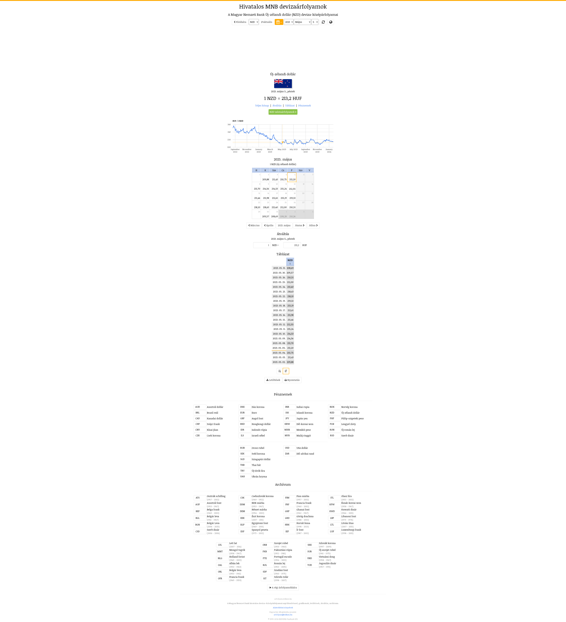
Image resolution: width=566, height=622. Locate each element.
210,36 (292, 216)
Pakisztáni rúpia (283, 550)
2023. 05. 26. (279, 277)
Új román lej (348, 429)
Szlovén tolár (281, 577)
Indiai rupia (303, 407)
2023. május (284, 225)
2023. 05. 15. (279, 319)
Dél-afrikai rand (305, 453)
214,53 (275, 188)
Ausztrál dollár (215, 407)
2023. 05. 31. (279, 268)
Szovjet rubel (281, 543)
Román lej (279, 563)
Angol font (257, 418)
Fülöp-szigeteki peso (352, 418)
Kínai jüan (212, 429)
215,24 (283, 188)
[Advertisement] (168, 49)
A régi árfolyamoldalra (284, 587)
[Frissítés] (323, 22)
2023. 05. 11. (279, 329)
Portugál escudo (283, 556)
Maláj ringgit (304, 435)
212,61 (275, 198)
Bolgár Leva (213, 523)
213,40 (275, 207)
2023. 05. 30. (279, 272)
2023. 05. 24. (279, 286)
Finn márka (303, 496)
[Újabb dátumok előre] (286, 371)
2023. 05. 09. (279, 338)
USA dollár (302, 448)
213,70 (257, 188)
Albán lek (234, 563)
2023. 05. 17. (279, 310)
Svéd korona (258, 453)
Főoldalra (240, 22)
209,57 (265, 216)
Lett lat (233, 543)
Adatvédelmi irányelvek (283, 607)
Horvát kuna (303, 523)
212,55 (292, 188)
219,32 (292, 198)
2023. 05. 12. (279, 324)
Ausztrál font (214, 503)
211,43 (275, 179)
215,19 (284, 198)
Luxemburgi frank (351, 529)
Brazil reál (212, 412)
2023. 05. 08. (279, 343)
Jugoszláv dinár (327, 563)
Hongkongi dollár (261, 424)
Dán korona (258, 407)
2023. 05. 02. (279, 362)
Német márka (259, 509)
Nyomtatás (293, 380)
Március (255, 225)
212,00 (283, 207)
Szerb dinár (347, 435)
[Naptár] (279, 22)
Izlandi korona (304, 412)
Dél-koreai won (305, 424)
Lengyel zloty (348, 424)
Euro (254, 412)
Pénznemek (304, 105)
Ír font (300, 529)
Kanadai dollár (215, 418)
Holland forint (237, 556)
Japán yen (302, 418)
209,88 (265, 179)
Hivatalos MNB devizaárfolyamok (283, 6)
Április (269, 225)
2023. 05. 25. (279, 282)
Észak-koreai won (351, 503)
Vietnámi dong (327, 556)
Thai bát (256, 465)
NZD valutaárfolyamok (282, 111)
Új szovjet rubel (327, 550)
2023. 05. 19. (279, 300)
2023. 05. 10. (279, 333)
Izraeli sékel (258, 435)
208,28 (283, 216)
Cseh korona (214, 435)
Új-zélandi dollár (350, 412)
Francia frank (304, 503)
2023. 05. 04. (279, 352)
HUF (304, 245)
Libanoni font (348, 516)
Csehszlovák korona (263, 496)
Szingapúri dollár (261, 459)
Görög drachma (305, 516)
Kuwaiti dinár (349, 509)
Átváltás (277, 105)
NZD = (275, 245)
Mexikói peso (304, 429)
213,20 (292, 179)
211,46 (257, 198)
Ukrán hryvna (259, 476)
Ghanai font (303, 509)
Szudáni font (281, 570)
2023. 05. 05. (279, 347)
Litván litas (347, 523)
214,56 (266, 188)
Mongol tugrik (237, 550)
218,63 (266, 207)
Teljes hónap (262, 105)
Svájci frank (213, 424)
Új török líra (258, 470)
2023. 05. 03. (279, 357)
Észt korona (258, 516)
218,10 (257, 207)
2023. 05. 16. (279, 315)
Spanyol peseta (260, 529)
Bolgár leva (213, 516)
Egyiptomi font (260, 523)
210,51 (292, 207)
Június (299, 225)
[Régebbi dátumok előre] (280, 371)
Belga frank (213, 509)
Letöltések (274, 380)
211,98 (266, 198)
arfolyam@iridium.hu (283, 614)
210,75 (283, 179)
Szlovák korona (327, 543)
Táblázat (290, 105)
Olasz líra (346, 496)
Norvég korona (349, 407)
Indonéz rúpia (259, 429)
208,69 (274, 216)
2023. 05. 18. (279, 305)
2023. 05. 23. (279, 291)
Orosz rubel (258, 448)
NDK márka (258, 503)
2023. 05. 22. (279, 296)
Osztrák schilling (216, 496)
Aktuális (267, 22)
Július (312, 225)
